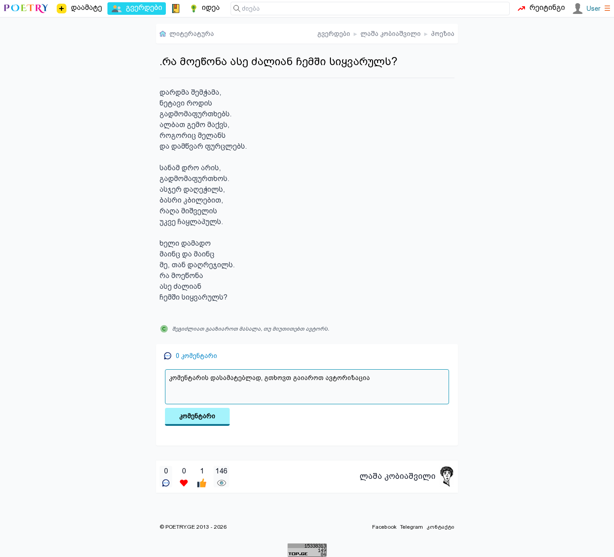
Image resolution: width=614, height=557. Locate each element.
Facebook (384, 527)
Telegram (411, 527)
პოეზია (442, 33)
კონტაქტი (440, 527)
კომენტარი (197, 416)
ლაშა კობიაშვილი (390, 33)
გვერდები (333, 33)
